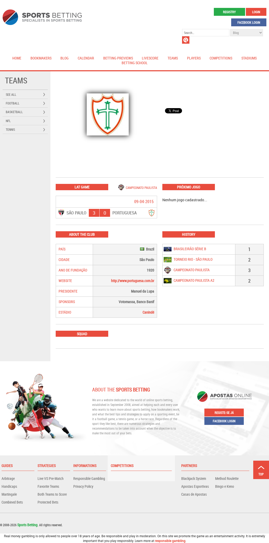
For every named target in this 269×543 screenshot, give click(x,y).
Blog (64, 58)
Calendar (86, 58)
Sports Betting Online (42, 17)
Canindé (148, 312)
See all (11, 94)
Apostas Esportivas (195, 486)
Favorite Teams (48, 486)
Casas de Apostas (194, 494)
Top (261, 474)
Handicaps (9, 486)
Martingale (9, 494)
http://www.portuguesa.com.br (132, 280)
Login (256, 12)
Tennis (10, 129)
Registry (229, 12)
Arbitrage (8, 478)
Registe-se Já (224, 412)
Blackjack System (193, 478)
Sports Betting (27, 524)
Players (194, 58)
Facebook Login (248, 22)
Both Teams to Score (52, 494)
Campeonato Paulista (141, 187)
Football (12, 103)
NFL (8, 121)
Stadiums (249, 58)
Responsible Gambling (89, 478)
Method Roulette (227, 478)
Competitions (221, 58)
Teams (173, 58)
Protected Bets (48, 502)
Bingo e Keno (224, 486)
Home (16, 58)
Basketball (14, 112)
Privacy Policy (83, 486)
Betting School (135, 62)
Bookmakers (40, 58)
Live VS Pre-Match (51, 478)
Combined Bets (12, 502)
